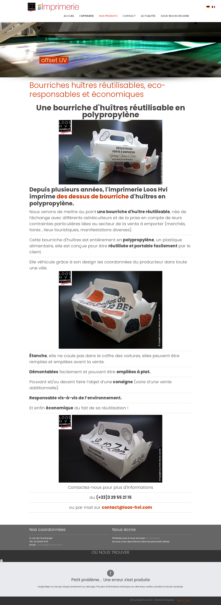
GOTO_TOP (183, 600)
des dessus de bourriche (93, 196)
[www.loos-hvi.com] (53, 7)
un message (153, 538)
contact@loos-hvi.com (127, 507)
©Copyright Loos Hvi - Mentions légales (152, 600)
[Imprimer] (1, 560)
